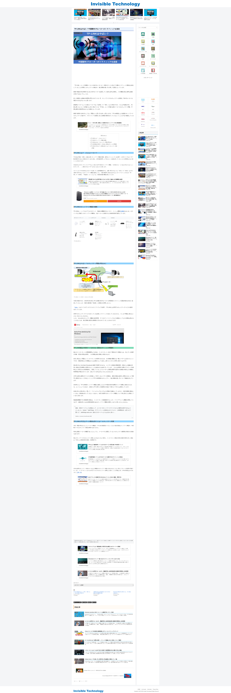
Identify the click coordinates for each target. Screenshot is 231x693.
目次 (102, 135)
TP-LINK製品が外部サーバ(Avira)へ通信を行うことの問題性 (104, 144)
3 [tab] (117, 22)
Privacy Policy (155, 689)
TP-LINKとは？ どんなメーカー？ (98, 138)
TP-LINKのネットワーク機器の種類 (98, 140)
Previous (72, 14)
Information (149, 689)
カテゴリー (76, 582)
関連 (93, 148)
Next (158, 14)
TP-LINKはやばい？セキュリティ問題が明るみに (101, 142)
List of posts (143, 689)
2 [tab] (115, 22)
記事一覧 (79, 472)
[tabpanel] (80, 15)
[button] (157, 27)
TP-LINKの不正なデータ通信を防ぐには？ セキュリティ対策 (104, 146)
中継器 (122, 211)
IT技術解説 (85, 602)
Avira (76, 307)
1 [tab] (113, 22)
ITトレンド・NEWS (78, 602)
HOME (139, 689)
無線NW (90, 602)
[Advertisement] (104, 73)
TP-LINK (94, 602)
